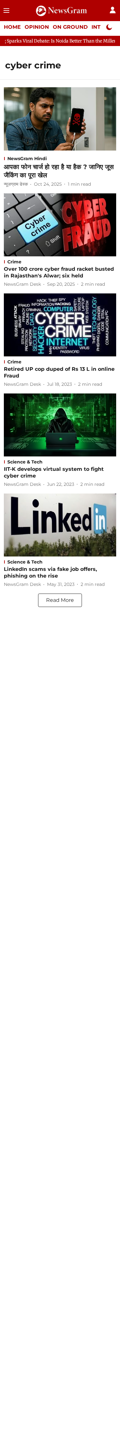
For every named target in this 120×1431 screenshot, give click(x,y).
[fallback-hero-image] (60, 118)
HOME (12, 27)
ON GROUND (70, 27)
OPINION (37, 27)
